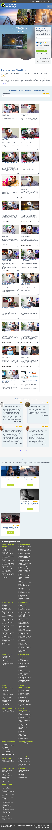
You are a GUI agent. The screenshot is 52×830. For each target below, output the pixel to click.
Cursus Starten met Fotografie (6, 548)
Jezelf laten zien (5, 331)
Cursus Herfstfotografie (7, 694)
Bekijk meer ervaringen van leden (26, 450)
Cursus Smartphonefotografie (23, 575)
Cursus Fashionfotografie (8, 754)
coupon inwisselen (29, 825)
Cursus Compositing (23, 635)
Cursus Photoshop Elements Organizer (23, 632)
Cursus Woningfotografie (8, 761)
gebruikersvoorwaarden (6, 826)
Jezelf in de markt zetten (26, 356)
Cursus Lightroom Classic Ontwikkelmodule (8, 620)
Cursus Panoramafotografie (23, 568)
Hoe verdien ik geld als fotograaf (28, 259)
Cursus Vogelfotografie (7, 710)
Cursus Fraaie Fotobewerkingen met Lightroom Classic (7, 636)
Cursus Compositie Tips (24, 585)
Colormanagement (25, 283)
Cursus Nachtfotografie (24, 570)
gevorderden (23, 197)
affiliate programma (38, 825)
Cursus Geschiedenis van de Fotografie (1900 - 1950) (8, 564)
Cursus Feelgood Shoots (24, 734)
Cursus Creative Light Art (24, 680)
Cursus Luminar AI (6, 662)
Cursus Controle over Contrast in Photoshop (23, 623)
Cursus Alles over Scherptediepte (6, 551)
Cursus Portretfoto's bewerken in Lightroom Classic (7, 617)
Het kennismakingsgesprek (27, 138)
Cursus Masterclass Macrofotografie (6, 692)
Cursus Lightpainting (23, 678)
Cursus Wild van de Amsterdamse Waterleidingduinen (6, 701)
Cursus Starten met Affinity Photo (6, 800)
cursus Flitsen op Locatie (10, 479)
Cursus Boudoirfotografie (24, 716)
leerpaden (23, 825)
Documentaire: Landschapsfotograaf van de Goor (24, 704)
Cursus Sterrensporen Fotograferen (23, 698)
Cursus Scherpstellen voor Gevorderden (8, 557)
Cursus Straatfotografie (24, 556)
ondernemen (8, 124)
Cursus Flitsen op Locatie (24, 738)
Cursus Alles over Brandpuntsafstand (6, 571)
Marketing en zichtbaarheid (8, 283)
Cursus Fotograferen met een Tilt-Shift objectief (24, 572)
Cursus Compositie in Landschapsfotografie (23, 700)
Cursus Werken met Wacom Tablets (6, 786)
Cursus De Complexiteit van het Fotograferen (24, 672)
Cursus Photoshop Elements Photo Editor (23, 645)
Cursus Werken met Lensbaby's (23, 669)
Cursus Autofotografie (7, 760)
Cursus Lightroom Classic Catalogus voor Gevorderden (8, 629)
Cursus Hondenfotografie (8, 711)
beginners (3, 124)
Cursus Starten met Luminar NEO (6, 657)
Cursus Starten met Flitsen (24, 714)
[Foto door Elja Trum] (26, 17)
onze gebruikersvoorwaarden (42, 61)
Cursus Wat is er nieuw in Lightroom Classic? (8, 639)
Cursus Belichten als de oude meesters (7, 752)
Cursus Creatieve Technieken (22, 658)
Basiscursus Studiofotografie (5, 749)
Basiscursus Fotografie (7, 569)
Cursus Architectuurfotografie (23, 548)
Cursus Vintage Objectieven (22, 682)
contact (43, 1)
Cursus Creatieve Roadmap (22, 666)
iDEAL (39, 42)
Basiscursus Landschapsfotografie (23, 692)
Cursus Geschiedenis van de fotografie (8, 561)
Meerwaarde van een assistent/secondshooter (26, 187)
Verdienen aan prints (26, 307)
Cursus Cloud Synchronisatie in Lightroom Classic (6, 643)
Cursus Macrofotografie (7, 696)
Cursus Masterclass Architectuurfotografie (23, 559)
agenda (10, 825)
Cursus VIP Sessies (6, 812)
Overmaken (46, 45)
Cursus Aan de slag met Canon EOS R (24, 587)
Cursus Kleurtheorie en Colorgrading (24, 613)
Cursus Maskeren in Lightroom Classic (6, 610)
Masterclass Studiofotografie (5, 743)
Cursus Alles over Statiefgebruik (6, 576)
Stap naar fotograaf (6, 259)
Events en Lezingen (6, 814)
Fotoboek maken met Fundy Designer (29, 380)
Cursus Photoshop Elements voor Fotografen (24, 630)
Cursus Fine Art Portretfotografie (22, 736)
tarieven (32, 1)
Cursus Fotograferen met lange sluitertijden (24, 695)
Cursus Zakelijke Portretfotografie (22, 732)
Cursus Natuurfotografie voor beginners (7, 689)
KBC (42, 44)
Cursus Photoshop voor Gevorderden (24, 616)
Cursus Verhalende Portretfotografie (23, 723)
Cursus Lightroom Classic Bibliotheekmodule (8, 632)
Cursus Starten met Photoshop (23, 604)
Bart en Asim (5, 114)
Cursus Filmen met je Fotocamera (7, 770)
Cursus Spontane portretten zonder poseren (22, 727)
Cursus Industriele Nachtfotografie (22, 596)
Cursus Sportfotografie (23, 557)
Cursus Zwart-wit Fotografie (22, 675)
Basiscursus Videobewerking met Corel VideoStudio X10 (8, 780)
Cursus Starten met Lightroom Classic (6, 607)
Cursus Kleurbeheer (23, 561)
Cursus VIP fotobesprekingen (22, 776)
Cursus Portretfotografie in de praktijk (24, 718)
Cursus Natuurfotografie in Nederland (7, 698)
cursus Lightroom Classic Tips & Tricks (29, 503)
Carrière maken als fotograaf (8, 356)
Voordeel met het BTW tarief (27, 162)
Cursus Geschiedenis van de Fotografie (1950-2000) (8, 573)
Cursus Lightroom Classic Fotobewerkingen (8, 625)
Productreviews (5, 804)
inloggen (49, 1)
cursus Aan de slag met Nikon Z (10, 527)
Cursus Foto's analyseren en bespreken (24, 554)
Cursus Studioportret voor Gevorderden (8, 746)
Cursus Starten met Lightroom (6, 604)
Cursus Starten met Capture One (6, 789)
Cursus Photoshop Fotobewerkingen (22, 641)
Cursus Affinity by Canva (7, 802)
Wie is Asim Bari (24, 114)
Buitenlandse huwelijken (27, 210)
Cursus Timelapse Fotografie (22, 580)
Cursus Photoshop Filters (24, 636)
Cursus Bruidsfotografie (24, 743)
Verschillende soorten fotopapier (28, 331)
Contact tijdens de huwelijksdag (9, 186)
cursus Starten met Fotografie (30, 479)
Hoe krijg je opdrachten (7, 138)
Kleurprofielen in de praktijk (8, 307)
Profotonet (3, 83)
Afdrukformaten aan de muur (8, 235)
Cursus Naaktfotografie (24, 730)
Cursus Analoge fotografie (24, 677)
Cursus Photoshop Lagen (24, 621)
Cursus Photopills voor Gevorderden (23, 773)
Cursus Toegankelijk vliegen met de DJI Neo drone (7, 807)
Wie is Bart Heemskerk (26, 235)
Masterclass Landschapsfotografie (23, 689)
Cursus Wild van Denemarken (5, 705)
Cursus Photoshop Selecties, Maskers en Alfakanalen (23, 626)
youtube (47, 825)
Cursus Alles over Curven (24, 643)
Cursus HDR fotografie (23, 566)
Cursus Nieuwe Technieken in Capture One (8, 810)
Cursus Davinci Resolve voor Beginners (7, 776)
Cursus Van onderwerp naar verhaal (23, 664)
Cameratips (4, 559)
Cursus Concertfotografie (24, 546)
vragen (44, 825)
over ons (38, 1)
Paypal (39, 45)
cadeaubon (15, 825)
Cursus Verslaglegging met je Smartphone (24, 563)
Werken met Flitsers (6, 210)
